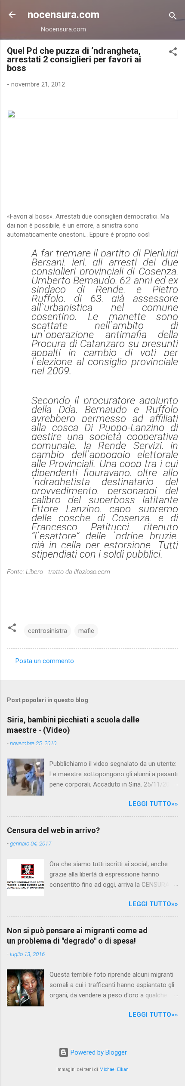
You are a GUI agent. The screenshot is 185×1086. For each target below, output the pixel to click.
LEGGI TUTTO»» (153, 804)
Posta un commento (44, 661)
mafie (86, 631)
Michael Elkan (114, 1069)
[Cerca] (173, 17)
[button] (173, 53)
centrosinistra (47, 631)
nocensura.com (63, 15)
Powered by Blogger (98, 1052)
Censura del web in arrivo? (53, 830)
